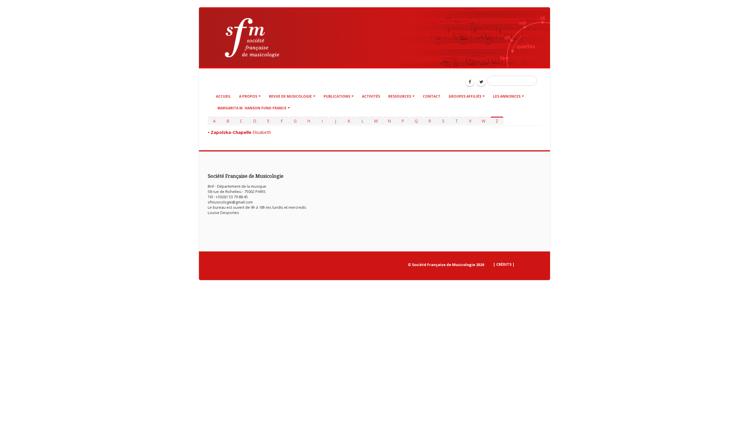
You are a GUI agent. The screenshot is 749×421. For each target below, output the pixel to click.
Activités (371, 96)
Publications (337, 96)
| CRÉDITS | (504, 264)
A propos (248, 96)
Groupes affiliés (465, 96)
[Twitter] (481, 81)
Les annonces (506, 96)
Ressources (399, 96)
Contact (431, 96)
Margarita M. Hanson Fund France (251, 108)
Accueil (223, 96)
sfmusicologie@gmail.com (230, 202)
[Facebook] (469, 81)
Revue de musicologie (290, 96)
